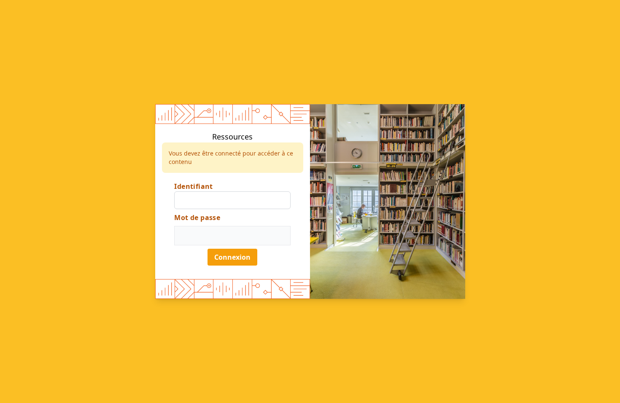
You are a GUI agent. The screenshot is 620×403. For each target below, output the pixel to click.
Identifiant (193, 186)
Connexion (232, 257)
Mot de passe (197, 217)
